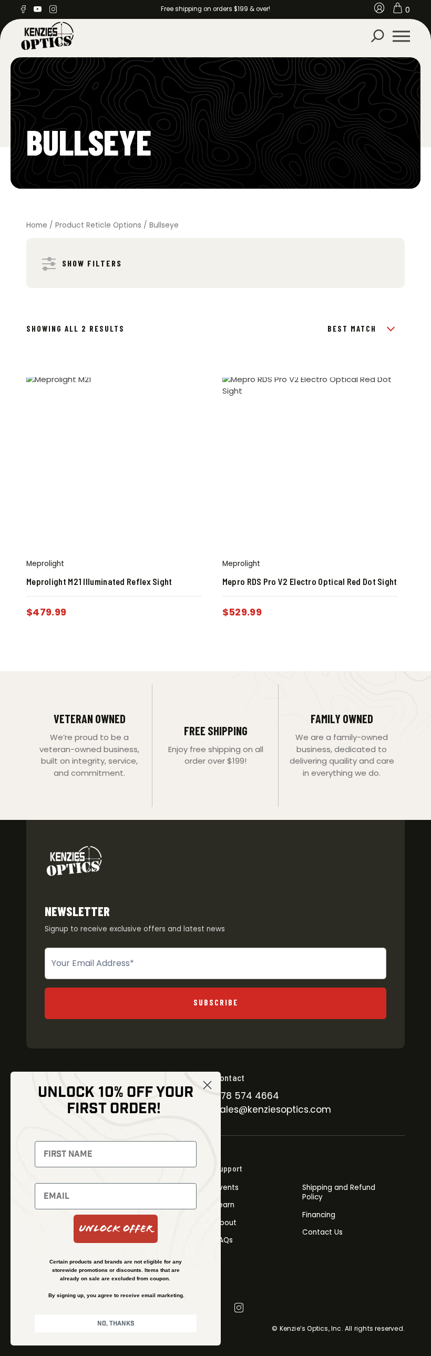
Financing (318, 1215)
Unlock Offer (115, 1229)
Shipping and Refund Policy (338, 1192)
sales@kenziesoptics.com (273, 1109)
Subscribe (215, 1002)
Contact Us (322, 1232)
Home (36, 225)
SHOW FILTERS (92, 263)
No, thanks (116, 1323)
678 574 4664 (247, 1096)
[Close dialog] (207, 1085)
